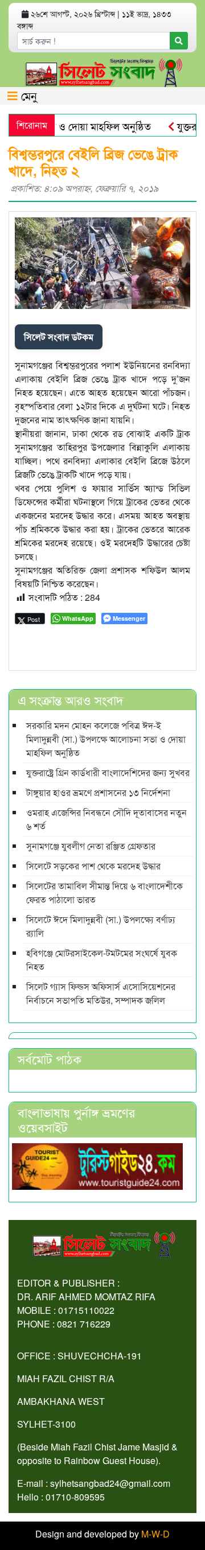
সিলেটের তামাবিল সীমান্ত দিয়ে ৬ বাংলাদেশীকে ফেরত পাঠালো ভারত (104, 892)
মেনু (27, 95)
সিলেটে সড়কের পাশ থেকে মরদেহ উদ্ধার (93, 865)
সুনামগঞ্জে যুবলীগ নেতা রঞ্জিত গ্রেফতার (90, 845)
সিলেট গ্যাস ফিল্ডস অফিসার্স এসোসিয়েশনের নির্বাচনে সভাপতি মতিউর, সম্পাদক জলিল (100, 993)
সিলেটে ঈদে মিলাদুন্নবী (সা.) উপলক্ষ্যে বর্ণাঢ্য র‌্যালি (100, 926)
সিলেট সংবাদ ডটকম (58, 336)
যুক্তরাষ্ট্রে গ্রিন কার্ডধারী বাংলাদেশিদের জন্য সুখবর (108, 772)
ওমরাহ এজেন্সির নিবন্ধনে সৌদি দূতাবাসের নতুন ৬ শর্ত (106, 819)
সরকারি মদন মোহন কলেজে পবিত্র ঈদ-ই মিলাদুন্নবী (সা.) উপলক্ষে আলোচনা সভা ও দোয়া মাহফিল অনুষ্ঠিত (106, 739)
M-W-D (155, 1533)
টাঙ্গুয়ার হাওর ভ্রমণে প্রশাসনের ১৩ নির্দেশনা (98, 792)
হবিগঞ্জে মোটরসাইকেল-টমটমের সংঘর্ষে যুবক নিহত (101, 959)
